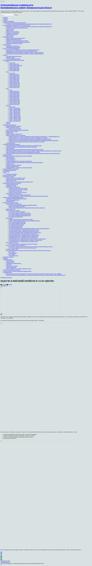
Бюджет (5, 55)
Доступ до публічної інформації (11, 48)
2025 (7, 71)
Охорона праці (10, 163)
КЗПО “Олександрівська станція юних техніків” (21, 219)
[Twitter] (46, 553)
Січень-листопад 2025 (14, 86)
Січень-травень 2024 (14, 95)
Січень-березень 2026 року (15, 65)
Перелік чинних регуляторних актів (15, 179)
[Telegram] (46, 558)
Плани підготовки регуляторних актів (15, 178)
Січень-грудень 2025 (14, 87)
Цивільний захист (7, 259)
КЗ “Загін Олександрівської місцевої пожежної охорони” (23, 205)
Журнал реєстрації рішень (12, 31)
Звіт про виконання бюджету (13, 58)
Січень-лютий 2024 (14, 91)
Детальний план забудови (15, 191)
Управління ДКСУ (10, 158)
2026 (7, 61)
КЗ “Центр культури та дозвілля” (17, 211)
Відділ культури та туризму (13, 210)
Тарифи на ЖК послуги (12, 184)
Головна (5, 17)
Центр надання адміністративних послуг (13, 197)
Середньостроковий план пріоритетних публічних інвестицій (21, 147)
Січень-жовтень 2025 (14, 84)
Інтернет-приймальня (8, 21)
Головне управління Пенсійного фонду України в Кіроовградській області (24, 162)
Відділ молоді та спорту (12, 242)
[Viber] (46, 556)
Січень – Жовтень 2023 (14, 118)
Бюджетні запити (10, 57)
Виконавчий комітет (8, 36)
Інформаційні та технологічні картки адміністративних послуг (21, 51)
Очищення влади (7, 272)
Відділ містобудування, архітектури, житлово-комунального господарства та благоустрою (28, 250)
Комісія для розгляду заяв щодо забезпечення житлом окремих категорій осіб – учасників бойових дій (34, 136)
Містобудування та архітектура (13, 193)
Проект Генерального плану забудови (18, 189)
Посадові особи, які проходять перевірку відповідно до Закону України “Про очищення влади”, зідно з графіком (33, 273)
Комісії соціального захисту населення (15, 135)
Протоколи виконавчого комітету (14, 43)
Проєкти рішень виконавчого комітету (15, 38)
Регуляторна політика (8, 176)
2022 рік (8, 122)
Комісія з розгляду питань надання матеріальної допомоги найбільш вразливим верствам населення (33, 140)
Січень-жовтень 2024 (14, 101)
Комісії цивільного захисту (13, 127)
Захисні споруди (10, 262)
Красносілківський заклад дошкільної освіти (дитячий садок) (24, 235)
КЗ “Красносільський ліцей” (16, 225)
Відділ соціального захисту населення (15, 245)
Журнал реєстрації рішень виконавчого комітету (18, 42)
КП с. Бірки (12, 251)
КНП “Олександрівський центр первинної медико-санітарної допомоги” (27, 207)
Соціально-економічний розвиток (11, 144)
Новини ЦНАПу (10, 201)
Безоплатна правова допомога (13, 165)
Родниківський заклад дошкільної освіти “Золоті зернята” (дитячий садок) (27, 238)
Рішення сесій (9, 30)
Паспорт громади (7, 154)
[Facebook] (46, 552)
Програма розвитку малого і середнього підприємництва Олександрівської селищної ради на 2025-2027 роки (33, 153)
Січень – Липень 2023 (14, 114)
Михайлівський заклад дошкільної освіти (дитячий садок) (23, 237)
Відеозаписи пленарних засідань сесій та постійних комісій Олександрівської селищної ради (29, 26)
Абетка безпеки (10, 260)
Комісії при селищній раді (9, 124)
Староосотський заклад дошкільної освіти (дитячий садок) (23, 241)
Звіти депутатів (10, 35)
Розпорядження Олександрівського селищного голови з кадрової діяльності (24, 52)
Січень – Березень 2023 (15, 109)
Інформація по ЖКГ (11, 185)
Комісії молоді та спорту (12, 131)
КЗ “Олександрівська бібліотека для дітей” (19, 213)
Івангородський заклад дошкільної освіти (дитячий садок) (23, 233)
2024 (7, 88)
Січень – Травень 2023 (14, 112)
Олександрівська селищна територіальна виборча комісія (17, 271)
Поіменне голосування (12, 34)
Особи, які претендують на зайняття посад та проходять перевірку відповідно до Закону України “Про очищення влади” (35, 275)
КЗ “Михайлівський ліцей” (15, 227)
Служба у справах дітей (12, 249)
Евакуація (8, 264)
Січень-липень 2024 (14, 97)
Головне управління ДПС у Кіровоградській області (19, 161)
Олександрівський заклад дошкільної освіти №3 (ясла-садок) (24, 229)
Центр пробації (10, 157)
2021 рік (8, 123)
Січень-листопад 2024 (14, 102)
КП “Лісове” (12, 254)
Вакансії (5, 258)
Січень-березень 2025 (14, 75)
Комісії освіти (9, 132)
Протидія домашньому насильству (11, 269)
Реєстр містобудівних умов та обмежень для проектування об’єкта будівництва (28, 196)
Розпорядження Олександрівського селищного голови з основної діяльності (25, 53)
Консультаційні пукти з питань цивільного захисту (18, 268)
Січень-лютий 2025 (14, 74)
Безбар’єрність (7, 44)
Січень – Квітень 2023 (14, 110)
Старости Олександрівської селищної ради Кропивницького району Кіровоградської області (29, 24)
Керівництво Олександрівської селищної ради (14, 22)
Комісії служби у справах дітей (13, 134)
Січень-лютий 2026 (14, 64)
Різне (4, 172)
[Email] (46, 555)
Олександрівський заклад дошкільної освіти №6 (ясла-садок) (24, 231)
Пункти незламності (11, 267)
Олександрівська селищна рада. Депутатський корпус (16, 25)
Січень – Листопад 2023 (15, 119)
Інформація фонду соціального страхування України (19, 167)
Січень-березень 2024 (14, 92)
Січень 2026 (12, 62)
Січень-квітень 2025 (14, 77)
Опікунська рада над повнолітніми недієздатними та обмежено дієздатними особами (30, 139)
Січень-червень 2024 (14, 96)
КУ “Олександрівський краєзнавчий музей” (20, 215)
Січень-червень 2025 (14, 79)
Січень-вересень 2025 (14, 83)
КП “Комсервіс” (13, 253)
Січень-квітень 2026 (14, 66)
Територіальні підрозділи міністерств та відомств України (17, 156)
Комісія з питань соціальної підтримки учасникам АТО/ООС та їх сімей (26, 141)
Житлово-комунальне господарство (12, 183)
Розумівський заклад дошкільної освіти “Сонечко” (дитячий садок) (25, 240)
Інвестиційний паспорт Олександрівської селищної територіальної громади (24, 149)
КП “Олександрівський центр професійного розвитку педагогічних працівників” (29, 228)
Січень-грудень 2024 (14, 104)
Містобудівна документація (13, 187)
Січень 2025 (12, 73)
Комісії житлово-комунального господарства (17, 130)
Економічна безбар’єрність (12, 46)
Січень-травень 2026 (14, 68)
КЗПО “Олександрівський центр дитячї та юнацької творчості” (24, 220)
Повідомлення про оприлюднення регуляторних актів (19, 181)
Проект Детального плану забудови (18, 192)
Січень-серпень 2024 (14, 99)
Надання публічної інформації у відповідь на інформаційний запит (22, 49)
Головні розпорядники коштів (10, 202)
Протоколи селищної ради (12, 33)
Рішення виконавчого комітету (13, 39)
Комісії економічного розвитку (13, 126)
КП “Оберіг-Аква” (13, 255)
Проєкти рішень (10, 29)
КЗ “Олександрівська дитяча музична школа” (20, 214)
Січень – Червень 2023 (14, 113)
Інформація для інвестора (9, 170)
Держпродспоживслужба (12, 166)
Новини (5, 20)
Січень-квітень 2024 (14, 93)
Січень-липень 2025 (14, 80)
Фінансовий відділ (10, 209)
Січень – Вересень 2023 (15, 117)
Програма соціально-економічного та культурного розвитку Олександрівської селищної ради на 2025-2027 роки (33, 150)
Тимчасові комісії (10, 143)
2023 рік (8, 105)
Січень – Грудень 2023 (14, 121)
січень (10, 90)
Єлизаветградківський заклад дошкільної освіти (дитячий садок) (25, 232)
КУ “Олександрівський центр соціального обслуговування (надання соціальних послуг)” (31, 246)
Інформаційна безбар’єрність (13, 47)
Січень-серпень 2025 (14, 82)
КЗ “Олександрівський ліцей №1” (17, 222)
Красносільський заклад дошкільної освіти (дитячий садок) (23, 236)
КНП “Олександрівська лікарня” (17, 206)
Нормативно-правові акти (12, 200)
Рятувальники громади (12, 266)
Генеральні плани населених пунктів (18, 188)
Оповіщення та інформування (13, 263)
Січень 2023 (12, 106)
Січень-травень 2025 (14, 78)
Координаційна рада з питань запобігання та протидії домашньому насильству (28, 137)
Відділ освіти (9, 218)
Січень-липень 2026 (14, 70)
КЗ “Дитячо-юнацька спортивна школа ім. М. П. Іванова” (23, 244)
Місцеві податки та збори (9, 175)
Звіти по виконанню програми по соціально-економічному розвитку (23, 152)
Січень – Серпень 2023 (14, 115)
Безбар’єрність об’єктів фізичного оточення (20, 194)
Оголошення (6, 171)
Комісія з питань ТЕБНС (15, 128)
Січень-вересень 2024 (14, 100)
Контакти (5, 18)
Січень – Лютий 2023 (14, 108)
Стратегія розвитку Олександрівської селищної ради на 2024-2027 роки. (24, 145)
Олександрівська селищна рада (14, 203)
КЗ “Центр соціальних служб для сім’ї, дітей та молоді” (22, 247)
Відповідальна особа (11, 180)
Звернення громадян (8, 257)
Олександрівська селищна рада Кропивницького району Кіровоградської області (26, 6)
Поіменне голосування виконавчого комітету (17, 40)
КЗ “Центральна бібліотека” (16, 216)
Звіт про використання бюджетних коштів (13, 60)
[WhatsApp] (46, 559)
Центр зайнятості (10, 159)
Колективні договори (11, 174)
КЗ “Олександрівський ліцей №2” (17, 223)
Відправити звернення (6, 277)
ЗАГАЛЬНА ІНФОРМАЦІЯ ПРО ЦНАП (16, 198)
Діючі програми (10, 148)
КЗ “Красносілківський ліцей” (16, 224)
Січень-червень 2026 (14, 69)
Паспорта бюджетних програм (13, 56)
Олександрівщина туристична (10, 169)
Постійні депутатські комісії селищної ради (17, 27)
